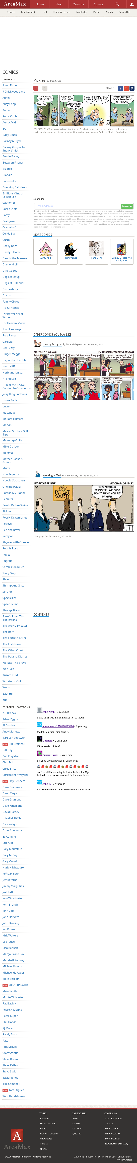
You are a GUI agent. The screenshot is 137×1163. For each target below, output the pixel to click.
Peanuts (8, 499)
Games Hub (124, 12)
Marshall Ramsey (13, 960)
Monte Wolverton (13, 997)
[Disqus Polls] (83, 658)
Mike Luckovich (15, 985)
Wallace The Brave (14, 663)
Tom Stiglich (13, 1090)
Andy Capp (9, 104)
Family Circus (11, 301)
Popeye (7, 524)
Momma (8, 453)
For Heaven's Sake (14, 323)
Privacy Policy (93, 1156)
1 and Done (10, 85)
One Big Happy (12, 486)
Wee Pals (8, 669)
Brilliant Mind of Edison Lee (13, 195)
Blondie (7, 175)
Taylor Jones (10, 1077)
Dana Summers (12, 787)
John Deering (11, 923)
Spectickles (10, 598)
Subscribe (127, 206)
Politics (96, 12)
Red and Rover (11, 530)
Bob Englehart (12, 756)
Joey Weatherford (13, 898)
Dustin (7, 295)
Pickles (7, 511)
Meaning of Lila (12, 440)
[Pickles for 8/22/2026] (35, 88)
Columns (77, 1128)
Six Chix (7, 592)
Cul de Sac (9, 233)
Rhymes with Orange (16, 542)
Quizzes (77, 1133)
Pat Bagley (9, 1003)
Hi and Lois (10, 379)
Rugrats (7, 561)
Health (44, 12)
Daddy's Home (12, 252)
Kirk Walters (10, 935)
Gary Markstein (12, 849)
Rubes (6, 554)
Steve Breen (10, 1059)
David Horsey (11, 812)
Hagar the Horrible (14, 360)
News (76, 1118)
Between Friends (13, 162)
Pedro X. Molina (12, 1009)
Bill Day (7, 750)
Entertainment (28, 12)
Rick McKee (10, 1047)
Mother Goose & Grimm (13, 460)
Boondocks (9, 181)
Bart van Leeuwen (14, 738)
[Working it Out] (37, 474)
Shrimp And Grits (13, 585)
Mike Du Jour (11, 446)
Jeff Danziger (11, 874)
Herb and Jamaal (13, 372)
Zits (5, 700)
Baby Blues (10, 135)
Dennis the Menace (15, 258)
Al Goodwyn (10, 725)
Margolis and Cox (13, 954)
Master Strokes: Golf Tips (15, 432)
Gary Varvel (10, 861)
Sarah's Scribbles (13, 567)
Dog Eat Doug (11, 277)
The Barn (8, 632)
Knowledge (81, 12)
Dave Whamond (12, 806)
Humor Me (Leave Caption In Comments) (17, 386)
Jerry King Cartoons (15, 394)
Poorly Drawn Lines (15, 517)
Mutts (6, 468)
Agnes (6, 98)
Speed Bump (10, 604)
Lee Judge (9, 941)
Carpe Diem (10, 209)
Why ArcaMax (112, 1133)
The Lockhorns (12, 644)
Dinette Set (10, 270)
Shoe (6, 579)
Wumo (7, 687)
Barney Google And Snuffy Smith (14, 148)
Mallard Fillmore (13, 419)
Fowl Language (12, 329)
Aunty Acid (9, 122)
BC (4, 128)
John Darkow (11, 917)
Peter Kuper (10, 1016)
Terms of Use (109, 1156)
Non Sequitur (11, 474)
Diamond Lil (10, 264)
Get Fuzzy (9, 348)
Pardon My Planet (14, 493)
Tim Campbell (11, 1084)
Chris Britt (9, 768)
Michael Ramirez (13, 966)
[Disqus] (84, 748)
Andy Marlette (11, 731)
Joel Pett (8, 892)
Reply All (8, 536)
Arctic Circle (10, 116)
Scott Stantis (10, 1053)
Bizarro (7, 169)
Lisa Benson (10, 948)
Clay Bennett (14, 781)
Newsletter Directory (116, 1143)
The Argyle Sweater (15, 625)
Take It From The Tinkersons (13, 618)
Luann (7, 406)
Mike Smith (10, 991)
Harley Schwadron (14, 867)
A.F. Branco (9, 713)
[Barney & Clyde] (37, 343)
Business (11, 12)
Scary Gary (9, 573)
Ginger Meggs (11, 354)
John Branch (10, 904)
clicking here (60, 227)
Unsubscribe (124, 1156)
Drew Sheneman (13, 830)
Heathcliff (9, 366)
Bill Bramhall (14, 744)
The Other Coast (13, 650)
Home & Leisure (61, 12)
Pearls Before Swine (15, 505)
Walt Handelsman (14, 1096)
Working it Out (12, 681)
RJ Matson (9, 1028)
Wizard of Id (10, 675)
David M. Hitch (12, 818)
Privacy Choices (124, 1159)
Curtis (6, 240)
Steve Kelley (10, 1065)
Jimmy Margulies (13, 886)
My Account (111, 1128)
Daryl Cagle (10, 793)
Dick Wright (10, 824)
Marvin (7, 425)
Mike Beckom (11, 979)
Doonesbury (10, 289)
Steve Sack (9, 1071)
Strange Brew (11, 610)
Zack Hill (8, 693)
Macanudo (9, 412)
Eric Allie (8, 843)
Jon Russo (9, 929)
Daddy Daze (10, 246)
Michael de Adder (13, 972)
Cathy (6, 215)
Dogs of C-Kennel (13, 283)
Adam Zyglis (10, 719)
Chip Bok (8, 762)
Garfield (8, 341)
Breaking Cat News (15, 187)
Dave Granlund (12, 799)
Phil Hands (9, 1022)
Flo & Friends (11, 308)
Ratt (5, 1040)
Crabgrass (9, 221)
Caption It (9, 202)
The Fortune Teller (14, 638)
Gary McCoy (10, 855)
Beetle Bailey (11, 156)
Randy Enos (10, 1034)
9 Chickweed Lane (14, 91)
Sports (109, 12)
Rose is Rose (10, 548)
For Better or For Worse (13, 315)
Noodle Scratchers (14, 480)
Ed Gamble (9, 836)
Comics (77, 1123)
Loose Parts (10, 400)
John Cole (8, 911)
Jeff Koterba (10, 880)
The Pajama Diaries (15, 656)
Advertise (79, 1156)
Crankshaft (10, 227)
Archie (7, 110)
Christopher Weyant (15, 775)
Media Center (112, 1138)
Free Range (10, 335)
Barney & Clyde (12, 141)
